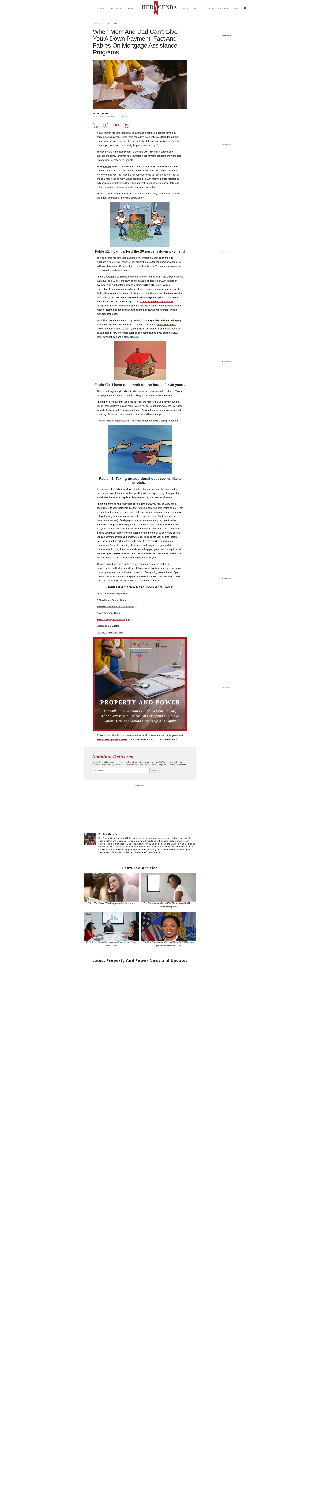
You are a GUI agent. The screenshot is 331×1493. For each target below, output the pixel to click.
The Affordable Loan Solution (156, 301)
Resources (117, 8)
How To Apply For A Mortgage (113, 619)
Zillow (122, 276)
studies (107, 166)
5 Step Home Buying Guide (112, 600)
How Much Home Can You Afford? (115, 606)
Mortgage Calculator (108, 626)
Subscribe (223, 8)
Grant (236, 8)
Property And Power (108, 23)
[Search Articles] (245, 8)
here (174, 297)
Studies (161, 516)
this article (118, 541)
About (186, 8)
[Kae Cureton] (90, 844)
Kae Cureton (102, 113)
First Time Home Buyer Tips (112, 593)
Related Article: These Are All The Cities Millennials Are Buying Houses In (138, 420)
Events (130, 8)
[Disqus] (140, 1250)
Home (95, 23)
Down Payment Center (109, 613)
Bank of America (108, 266)
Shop (210, 8)
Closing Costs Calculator (110, 632)
